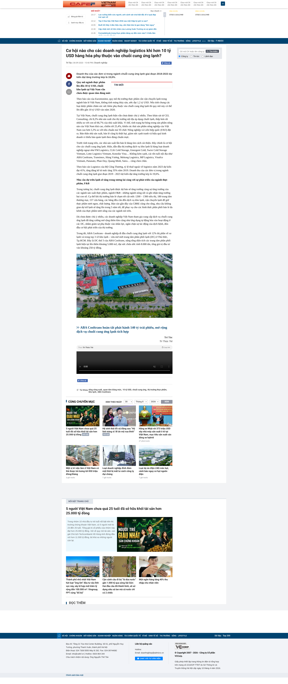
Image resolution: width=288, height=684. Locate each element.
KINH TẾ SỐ (167, 41)
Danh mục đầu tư (77, 23)
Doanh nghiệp (100, 63)
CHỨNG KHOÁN (75, 41)
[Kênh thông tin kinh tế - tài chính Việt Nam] (94, 4)
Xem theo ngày (114, 402)
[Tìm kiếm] (212, 51)
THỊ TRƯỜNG (179, 41)
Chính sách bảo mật (74, 675)
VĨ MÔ (158, 41)
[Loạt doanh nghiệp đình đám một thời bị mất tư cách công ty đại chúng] (119, 455)
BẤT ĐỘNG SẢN (90, 41)
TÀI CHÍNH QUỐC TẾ (146, 41)
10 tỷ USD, (127, 390)
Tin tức (196, 56)
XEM (167, 402)
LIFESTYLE (196, 41)
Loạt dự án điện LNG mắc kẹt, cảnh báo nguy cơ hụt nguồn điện (154, 471)
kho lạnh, (93, 392)
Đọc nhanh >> (156, 11)
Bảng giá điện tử (77, 17)
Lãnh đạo (209, 56)
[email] (69, 92)
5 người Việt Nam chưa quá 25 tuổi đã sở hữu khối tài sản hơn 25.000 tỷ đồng (81, 431)
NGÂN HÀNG (117, 41)
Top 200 (226, 636)
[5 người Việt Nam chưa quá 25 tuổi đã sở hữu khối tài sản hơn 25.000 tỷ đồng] (82, 415)
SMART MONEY (130, 41)
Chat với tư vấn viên (150, 658)
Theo (124, 347)
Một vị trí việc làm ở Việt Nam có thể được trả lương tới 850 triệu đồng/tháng (82, 471)
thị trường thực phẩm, (157, 390)
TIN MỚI (118, 84)
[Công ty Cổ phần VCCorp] (198, 646)
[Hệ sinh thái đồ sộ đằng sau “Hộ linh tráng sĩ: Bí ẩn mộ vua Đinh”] (119, 415)
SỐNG (188, 41)
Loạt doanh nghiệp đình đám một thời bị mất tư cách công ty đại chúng (118, 471)
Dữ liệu (211, 41)
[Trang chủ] (59, 41)
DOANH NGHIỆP (104, 41)
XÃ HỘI (65, 41)
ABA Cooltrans (104, 392)
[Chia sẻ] (69, 84)
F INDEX (220, 41)
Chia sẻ (167, 63)
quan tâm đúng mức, (112, 390)
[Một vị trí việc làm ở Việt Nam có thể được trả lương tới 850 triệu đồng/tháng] (82, 455)
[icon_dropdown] (223, 3)
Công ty (184, 56)
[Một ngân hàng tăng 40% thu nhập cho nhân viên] (155, 566)
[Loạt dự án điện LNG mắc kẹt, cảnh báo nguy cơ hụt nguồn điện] (155, 455)
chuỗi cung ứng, (139, 390)
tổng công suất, (95, 390)
